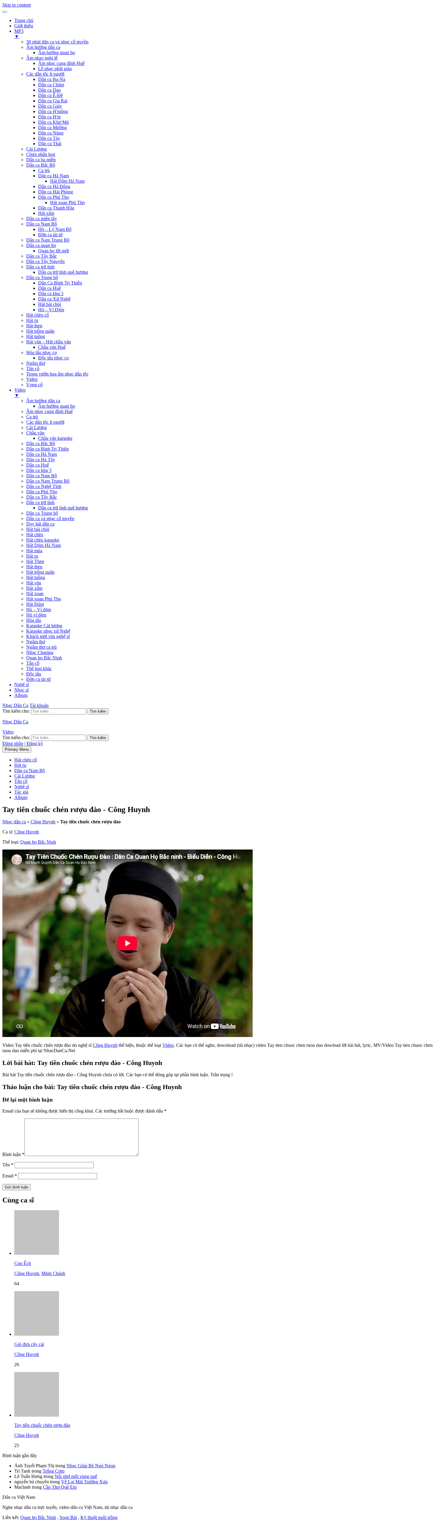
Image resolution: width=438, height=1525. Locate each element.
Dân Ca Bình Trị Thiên (60, 282)
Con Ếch (22, 1263)
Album (20, 695)
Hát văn (33, 582)
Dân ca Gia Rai (52, 100)
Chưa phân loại (40, 154)
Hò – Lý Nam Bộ (55, 229)
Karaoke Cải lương (44, 625)
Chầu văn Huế (52, 347)
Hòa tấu (33, 620)
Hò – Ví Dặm (51, 309)
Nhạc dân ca (14, 821)
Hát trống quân (40, 331)
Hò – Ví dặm (38, 609)
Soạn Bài (68, 1517)
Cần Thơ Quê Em (60, 1487)
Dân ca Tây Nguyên (45, 261)
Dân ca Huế (49, 288)
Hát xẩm (46, 213)
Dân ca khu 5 (50, 293)
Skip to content (16, 4)
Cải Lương (36, 148)
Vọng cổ (34, 384)
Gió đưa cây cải (29, 1344)
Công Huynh (43, 821)
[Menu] (4, 12)
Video (32, 379)
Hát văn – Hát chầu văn (48, 341)
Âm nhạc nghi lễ (42, 57)
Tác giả (21, 791)
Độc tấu (33, 673)
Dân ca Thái (49, 143)
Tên (7, 1164)
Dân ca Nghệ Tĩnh (43, 486)
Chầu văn (35, 432)
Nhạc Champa (39, 652)
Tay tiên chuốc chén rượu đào (42, 1425)
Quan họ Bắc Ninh (44, 657)
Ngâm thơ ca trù (41, 647)
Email (9, 1175)
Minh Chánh (53, 1273)
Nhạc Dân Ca (15, 705)
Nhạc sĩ (21, 689)
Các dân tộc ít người (45, 73)
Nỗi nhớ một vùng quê (76, 1476)
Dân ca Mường (52, 127)
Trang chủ (23, 20)
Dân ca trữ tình (40, 266)
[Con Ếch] (36, 1253)
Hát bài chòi (49, 304)
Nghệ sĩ (21, 684)
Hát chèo (34, 534)
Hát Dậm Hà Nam (67, 181)
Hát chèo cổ (37, 314)
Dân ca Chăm (51, 84)
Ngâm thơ (35, 363)
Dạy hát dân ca (40, 523)
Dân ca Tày (49, 138)
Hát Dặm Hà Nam (43, 545)
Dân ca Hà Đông (54, 186)
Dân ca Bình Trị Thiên (47, 448)
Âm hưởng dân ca (43, 47)
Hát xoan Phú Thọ (67, 202)
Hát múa (34, 550)
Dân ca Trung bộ (42, 277)
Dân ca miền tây (41, 218)
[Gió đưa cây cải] (36, 1334)
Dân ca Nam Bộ (41, 223)
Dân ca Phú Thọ (53, 197)
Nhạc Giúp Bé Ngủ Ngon (90, 1465)
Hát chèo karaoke (42, 539)
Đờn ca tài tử (50, 234)
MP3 (19, 34)
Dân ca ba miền (41, 159)
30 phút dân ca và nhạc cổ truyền (57, 41)
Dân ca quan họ (41, 245)
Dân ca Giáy (50, 106)
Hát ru (32, 320)
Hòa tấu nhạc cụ (41, 352)
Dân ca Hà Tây (40, 459)
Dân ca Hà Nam (53, 175)
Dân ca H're (49, 116)
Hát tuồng (35, 336)
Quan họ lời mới (53, 250)
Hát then (34, 325)
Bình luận (13, 1154)
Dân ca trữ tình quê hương (63, 272)
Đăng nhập (12, 743)
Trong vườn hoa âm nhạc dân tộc (57, 373)
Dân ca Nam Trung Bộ (47, 240)
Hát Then (35, 561)
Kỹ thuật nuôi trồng (98, 1517)
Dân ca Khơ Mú (53, 122)
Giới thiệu (23, 25)
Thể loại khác (39, 668)
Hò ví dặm (36, 614)
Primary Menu (17, 749)
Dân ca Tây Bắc (41, 256)
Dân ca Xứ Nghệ (54, 298)
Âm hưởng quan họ (56, 52)
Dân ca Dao (49, 90)
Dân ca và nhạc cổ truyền (50, 518)
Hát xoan (35, 593)
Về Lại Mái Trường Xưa (84, 1481)
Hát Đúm (35, 604)
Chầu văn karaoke (55, 438)
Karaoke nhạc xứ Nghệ (48, 631)
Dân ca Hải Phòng (55, 191)
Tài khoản (39, 705)
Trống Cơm (53, 1471)
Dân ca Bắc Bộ (40, 165)
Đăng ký (35, 743)
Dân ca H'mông (53, 111)
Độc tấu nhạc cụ (53, 357)
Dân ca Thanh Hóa (56, 207)
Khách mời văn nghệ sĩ (48, 636)
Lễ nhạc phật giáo (55, 68)
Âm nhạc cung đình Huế (61, 63)
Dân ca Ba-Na (51, 79)
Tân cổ (32, 368)
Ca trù (44, 170)
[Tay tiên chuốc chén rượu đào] (36, 1415)
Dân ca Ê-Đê (50, 95)
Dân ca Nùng (50, 132)
